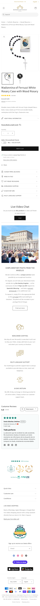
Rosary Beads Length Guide (9, 125)
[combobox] (20, 15)
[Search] (4, 15)
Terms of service (16, 602)
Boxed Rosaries (25, 22)
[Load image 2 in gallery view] (20, 78)
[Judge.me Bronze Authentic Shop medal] (28, 469)
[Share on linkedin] (16, 445)
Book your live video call (11, 519)
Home (3, 22)
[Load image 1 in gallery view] (7, 78)
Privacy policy (33, 599)
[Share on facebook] (5, 445)
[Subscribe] (29, 548)
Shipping (3, 101)
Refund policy (24, 599)
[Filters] (22, 409)
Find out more (20, 308)
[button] (4, 8)
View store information (10, 160)
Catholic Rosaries (12, 22)
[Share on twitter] (8, 445)
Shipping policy (26, 602)
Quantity (3, 129)
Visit (20, 218)
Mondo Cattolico (10, 595)
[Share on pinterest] (12, 445)
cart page (15, 297)
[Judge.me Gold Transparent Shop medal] (20, 469)
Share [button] (5, 165)
